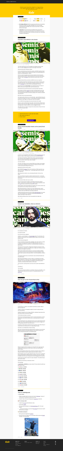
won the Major (32, 236)
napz (21, 109)
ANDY (24, 153)
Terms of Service (46, 444)
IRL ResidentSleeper (34, 406)
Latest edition (18, 443)
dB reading (35, 408)
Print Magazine (18, 445)
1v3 (33, 182)
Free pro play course (28, 442)
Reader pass (38, 442)
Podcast (44, 442)
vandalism (31, 413)
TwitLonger (38, 396)
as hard (26, 77)
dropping (25, 169)
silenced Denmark (37, 192)
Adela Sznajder (32, 153)
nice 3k (28, 90)
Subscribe (17, 442)
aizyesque (22, 386)
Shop (44, 443)
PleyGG (43, 415)
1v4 (20, 183)
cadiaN (25, 404)
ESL (28, 153)
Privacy (44, 445)
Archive (16, 444)
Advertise (37, 443)
